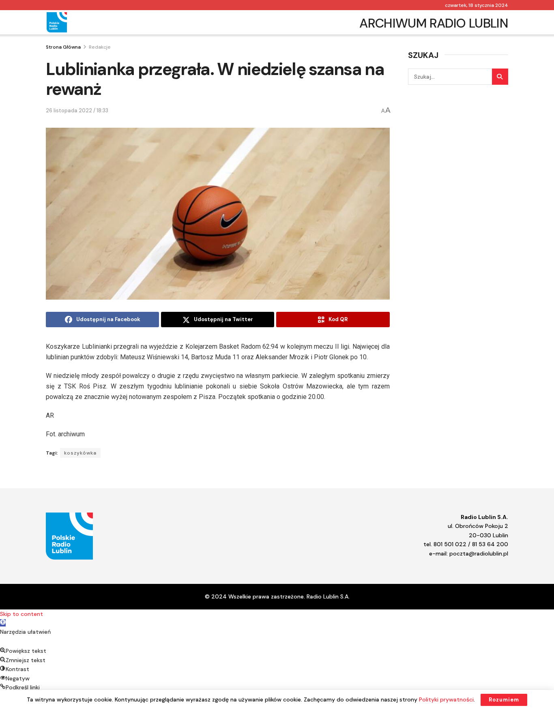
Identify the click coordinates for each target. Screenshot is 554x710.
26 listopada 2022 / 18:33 (77, 110)
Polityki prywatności (446, 699)
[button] (3, 622)
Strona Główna (63, 47)
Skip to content (21, 614)
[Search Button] (500, 77)
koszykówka (80, 453)
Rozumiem (504, 699)
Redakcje (100, 47)
